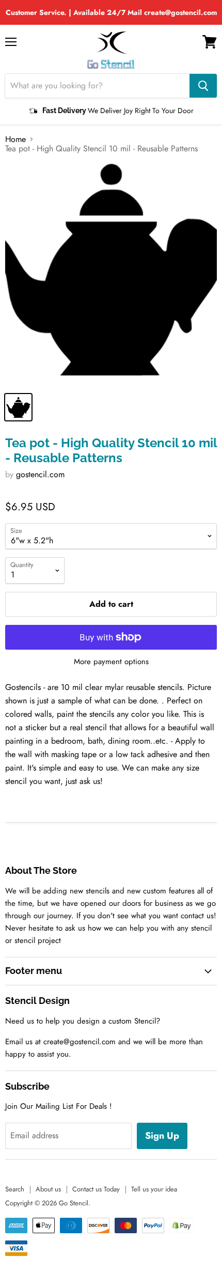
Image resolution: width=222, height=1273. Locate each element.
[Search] (203, 86)
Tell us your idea (154, 1189)
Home (15, 139)
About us (48, 1189)
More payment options (111, 661)
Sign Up (162, 1135)
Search (14, 1189)
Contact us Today (96, 1189)
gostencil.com (40, 474)
